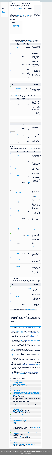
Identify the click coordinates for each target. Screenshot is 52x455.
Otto (18, 210)
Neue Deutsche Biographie (33, 335)
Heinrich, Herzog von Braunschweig (28, 338)
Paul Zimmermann (28, 330)
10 (33, 143)
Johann (33, 40)
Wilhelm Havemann (13, 314)
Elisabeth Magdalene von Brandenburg (28, 228)
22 (33, 246)
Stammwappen (16, 13)
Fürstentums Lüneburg (12, 6)
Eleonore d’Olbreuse (28, 304)
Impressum (22, 453)
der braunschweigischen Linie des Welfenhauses (23, 15)
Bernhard (18, 155)
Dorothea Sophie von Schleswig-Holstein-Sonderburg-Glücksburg (28, 288)
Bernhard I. (31, 148)
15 (33, 185)
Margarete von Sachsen (28, 192)
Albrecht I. (30, 40)
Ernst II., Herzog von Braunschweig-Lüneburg (29, 364)
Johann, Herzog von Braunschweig (27, 327)
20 (34, 229)
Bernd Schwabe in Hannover (20, 394)
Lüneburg (23, 41)
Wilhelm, (18, 135)
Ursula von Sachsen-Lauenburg (28, 235)
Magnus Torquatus (15, 95)
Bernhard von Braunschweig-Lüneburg (29, 348)
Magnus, (18, 88)
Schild (20, 14)
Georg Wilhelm (18, 304)
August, (18, 266)
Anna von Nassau (20, 186)
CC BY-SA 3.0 (28, 394)
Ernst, (18, 201)
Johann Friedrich (18, 296)
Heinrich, (18, 128)
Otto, (18, 161)
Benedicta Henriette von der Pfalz (28, 296)
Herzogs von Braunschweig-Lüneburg (17, 11)
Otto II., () (18, 56)
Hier (8, 451)
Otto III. (18, 64)
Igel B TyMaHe (19, 434)
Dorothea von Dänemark (28, 242)
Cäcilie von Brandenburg (28, 134)
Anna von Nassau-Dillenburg (28, 182)
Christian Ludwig (18, 288)
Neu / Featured (3, 6)
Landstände (28, 186)
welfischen (20, 8)
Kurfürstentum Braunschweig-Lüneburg (31, 309)
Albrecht (20, 51)
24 (39, 261)
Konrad (29, 51)
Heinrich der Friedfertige (27, 342)
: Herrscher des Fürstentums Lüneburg (17, 323)
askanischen (27, 9)
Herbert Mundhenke (22, 343)
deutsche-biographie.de (31, 329)
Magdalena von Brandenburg (28, 168)
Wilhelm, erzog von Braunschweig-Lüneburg (30, 332)
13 (37, 171)
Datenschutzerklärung (28, 453)
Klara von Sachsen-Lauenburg (28, 218)
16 (35, 196)
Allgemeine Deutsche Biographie (36, 327)
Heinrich (14, 427)
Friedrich (18, 272)
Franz (18, 218)
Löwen (14, 14)
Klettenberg (23, 18)
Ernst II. (18, 253)
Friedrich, (18, 168)
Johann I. (18, 47)
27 (38, 290)
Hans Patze (12, 315)
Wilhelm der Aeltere (27, 340)
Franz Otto (18, 228)
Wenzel (18, 111)
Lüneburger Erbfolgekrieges (16, 9)
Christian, (18, 259)
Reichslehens (14, 8)
